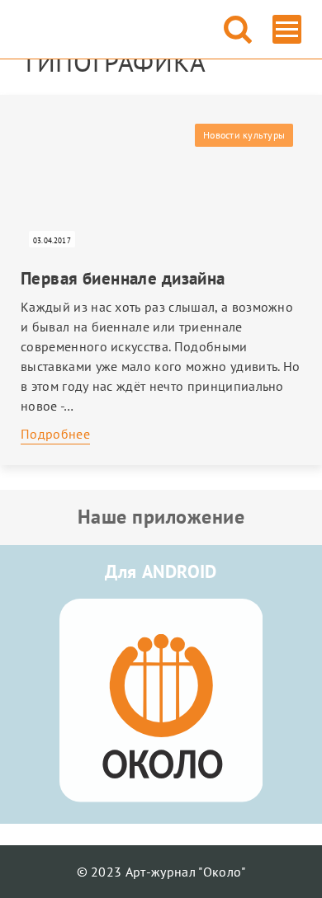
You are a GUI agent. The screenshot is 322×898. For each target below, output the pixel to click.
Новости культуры (244, 135)
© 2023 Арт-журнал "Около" (161, 871)
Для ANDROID (161, 571)
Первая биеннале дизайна (123, 278)
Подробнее (55, 433)
